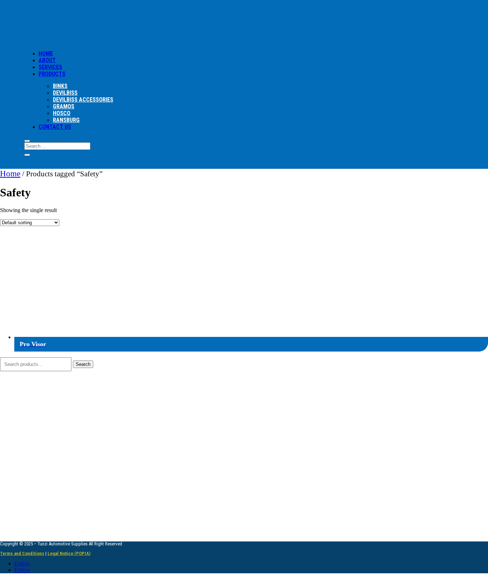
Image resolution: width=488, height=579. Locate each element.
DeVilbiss (65, 92)
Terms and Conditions (22, 553)
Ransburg (66, 120)
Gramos (63, 106)
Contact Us (55, 126)
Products (52, 73)
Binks (60, 86)
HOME (46, 53)
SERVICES (50, 67)
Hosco (61, 113)
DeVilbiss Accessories (83, 99)
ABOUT (47, 60)
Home (10, 173)
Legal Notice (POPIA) (69, 553)
